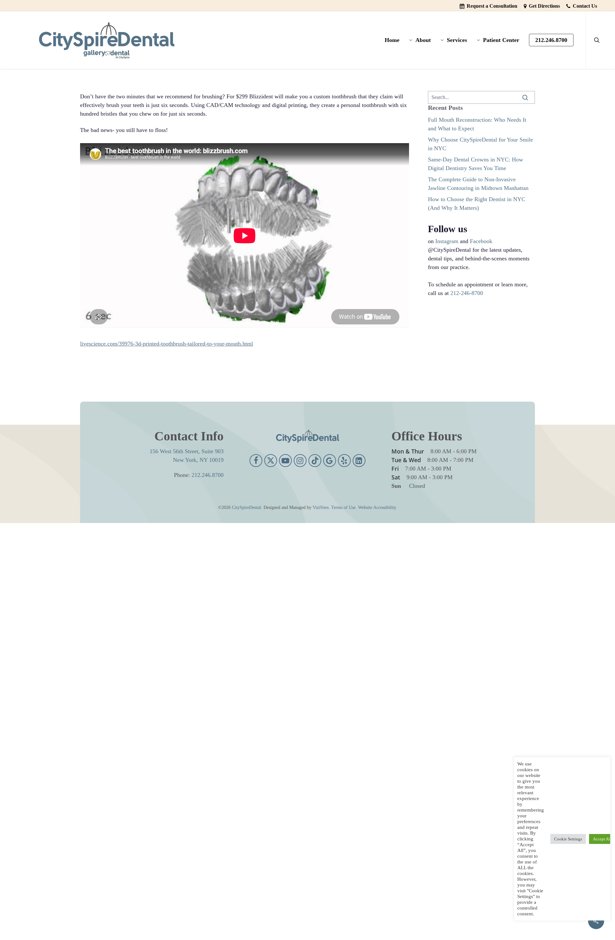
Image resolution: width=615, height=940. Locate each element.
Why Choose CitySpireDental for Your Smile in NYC (480, 143)
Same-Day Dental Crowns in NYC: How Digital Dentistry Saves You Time (475, 163)
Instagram (446, 241)
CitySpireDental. (247, 507)
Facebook (481, 241)
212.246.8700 (208, 475)
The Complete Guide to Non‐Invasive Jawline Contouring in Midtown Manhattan (478, 183)
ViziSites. (321, 507)
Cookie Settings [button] (568, 839)
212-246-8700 (466, 293)
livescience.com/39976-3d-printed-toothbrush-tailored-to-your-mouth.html (166, 343)
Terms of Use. (344, 507)
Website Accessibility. (377, 507)
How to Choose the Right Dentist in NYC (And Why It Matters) (476, 203)
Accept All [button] (602, 839)
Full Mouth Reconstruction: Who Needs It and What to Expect (477, 124)
